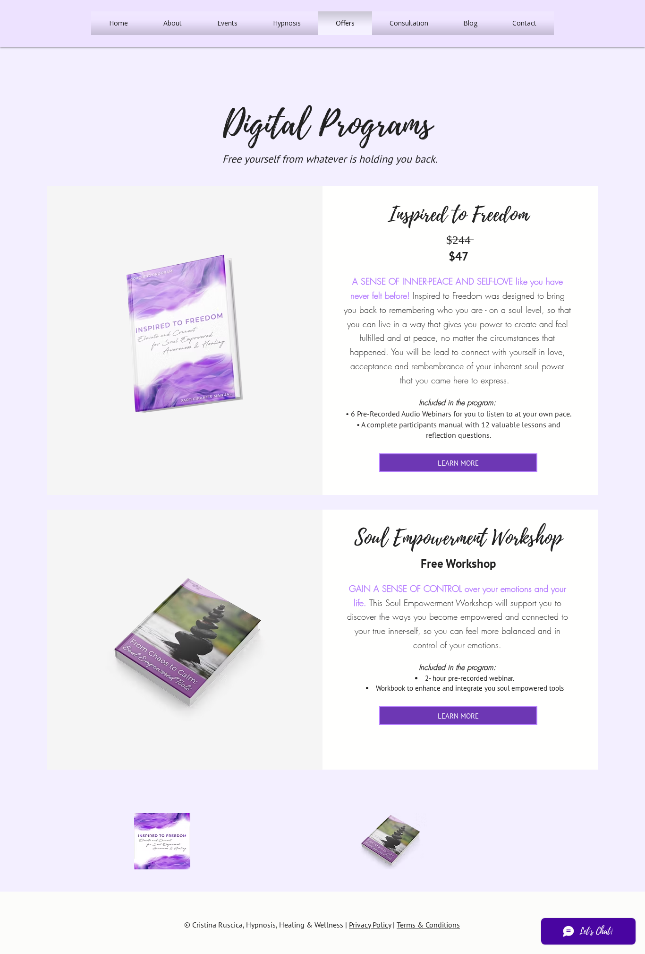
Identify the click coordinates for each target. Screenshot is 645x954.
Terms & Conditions (428, 924)
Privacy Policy (370, 924)
